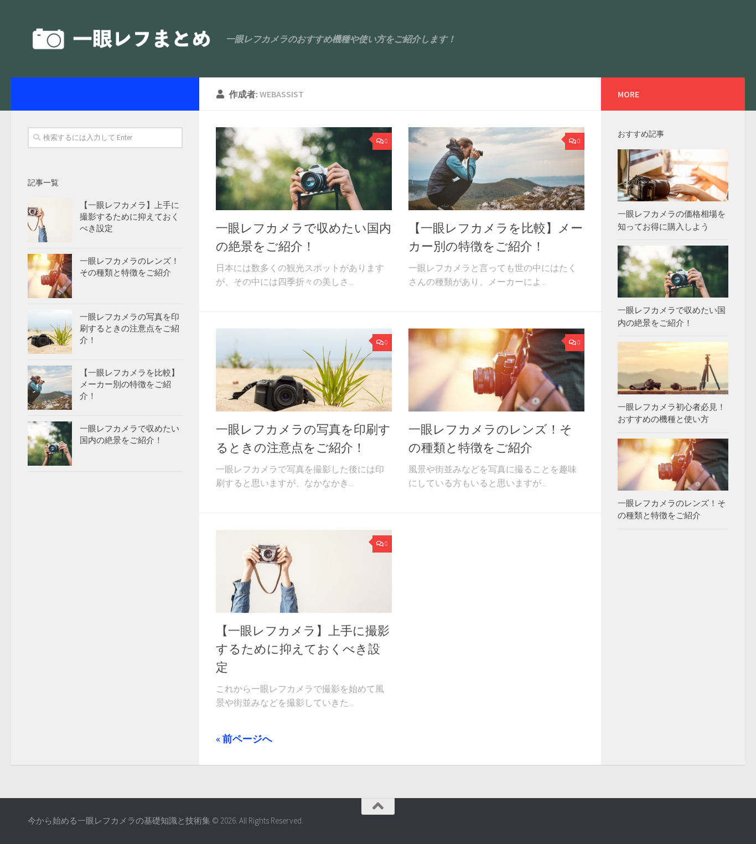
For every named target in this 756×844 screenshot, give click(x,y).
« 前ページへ (244, 738)
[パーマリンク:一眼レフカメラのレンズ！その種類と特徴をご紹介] (50, 276)
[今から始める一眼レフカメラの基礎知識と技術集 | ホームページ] (121, 38)
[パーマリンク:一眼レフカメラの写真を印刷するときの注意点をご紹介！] (50, 332)
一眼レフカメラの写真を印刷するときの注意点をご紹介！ (129, 328)
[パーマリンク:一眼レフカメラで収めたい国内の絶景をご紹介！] (50, 443)
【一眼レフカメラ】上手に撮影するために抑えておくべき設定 (303, 649)
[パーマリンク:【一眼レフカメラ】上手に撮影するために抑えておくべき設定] (50, 220)
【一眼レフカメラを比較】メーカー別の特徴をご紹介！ (129, 384)
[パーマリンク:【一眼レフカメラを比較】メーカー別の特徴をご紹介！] (50, 388)
